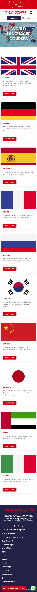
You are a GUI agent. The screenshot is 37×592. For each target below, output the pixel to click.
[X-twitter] (21, 4)
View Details (9, 94)
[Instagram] (18, 4)
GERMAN (6, 123)
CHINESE (6, 344)
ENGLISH (6, 78)
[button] (31, 12)
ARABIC (6, 432)
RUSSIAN (6, 255)
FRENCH (6, 212)
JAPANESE (7, 387)
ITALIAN (6, 476)
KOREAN (6, 298)
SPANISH (6, 168)
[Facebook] (16, 4)
